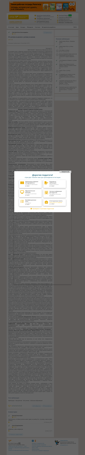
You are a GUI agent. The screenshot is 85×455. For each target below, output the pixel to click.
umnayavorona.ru (64, 445)
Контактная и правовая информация (40, 450)
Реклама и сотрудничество (38, 443)
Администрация (35, 449)
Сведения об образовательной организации (18, 450)
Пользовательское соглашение (39, 444)
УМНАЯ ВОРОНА (64, 440)
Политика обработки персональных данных (42, 446)
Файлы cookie (35, 447)
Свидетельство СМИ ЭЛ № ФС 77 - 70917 (17, 446)
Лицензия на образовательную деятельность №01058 (18, 448)
